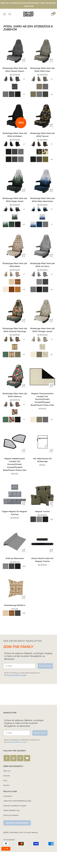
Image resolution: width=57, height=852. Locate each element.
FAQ (5, 780)
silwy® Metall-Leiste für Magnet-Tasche (42, 559)
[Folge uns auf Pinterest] (20, 758)
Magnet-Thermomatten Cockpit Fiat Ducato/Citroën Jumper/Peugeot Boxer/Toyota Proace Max (42, 399)
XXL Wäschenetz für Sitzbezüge (42, 460)
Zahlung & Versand (10, 815)
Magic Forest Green (11, 224)
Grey (5, 94)
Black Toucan (39, 151)
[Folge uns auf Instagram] (13, 758)
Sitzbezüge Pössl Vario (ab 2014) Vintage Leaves (42, 329)
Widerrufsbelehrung (11, 810)
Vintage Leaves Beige (5, 289)
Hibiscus (14, 412)
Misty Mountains (42, 216)
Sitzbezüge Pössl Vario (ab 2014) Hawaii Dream (14, 69)
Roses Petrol (5, 354)
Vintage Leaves (42, 347)
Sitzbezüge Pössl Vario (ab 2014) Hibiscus (14, 394)
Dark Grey (45, 94)
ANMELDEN (45, 666)
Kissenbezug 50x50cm (14, 605)
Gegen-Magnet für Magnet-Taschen (15, 512)
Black (17, 94)
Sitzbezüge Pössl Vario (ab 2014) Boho (14, 264)
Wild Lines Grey (45, 86)
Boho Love (17, 282)
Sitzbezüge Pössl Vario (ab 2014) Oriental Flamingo (14, 329)
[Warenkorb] (52, 14)
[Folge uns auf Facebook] (7, 758)
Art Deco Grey (39, 282)
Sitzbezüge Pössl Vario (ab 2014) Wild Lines (42, 69)
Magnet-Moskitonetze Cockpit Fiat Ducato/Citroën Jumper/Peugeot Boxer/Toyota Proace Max (14, 464)
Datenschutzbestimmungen (17, 675)
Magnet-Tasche (42, 511)
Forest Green (45, 159)
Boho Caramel (17, 289)
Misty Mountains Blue (39, 224)
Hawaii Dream (14, 86)
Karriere (6, 785)
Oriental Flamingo (14, 347)
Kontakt (6, 776)
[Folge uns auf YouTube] (27, 758)
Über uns (7, 771)
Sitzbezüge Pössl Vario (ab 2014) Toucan (42, 134)
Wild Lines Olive (39, 86)
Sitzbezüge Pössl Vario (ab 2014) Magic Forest (14, 199)
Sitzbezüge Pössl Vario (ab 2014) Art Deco (42, 264)
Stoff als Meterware (15, 558)
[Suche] (10, 14)
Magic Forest (14, 216)
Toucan (45, 151)
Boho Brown (11, 289)
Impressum (7, 796)
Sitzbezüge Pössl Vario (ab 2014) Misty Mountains (42, 199)
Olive (33, 94)
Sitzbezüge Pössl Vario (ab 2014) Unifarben (14, 134)
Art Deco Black (45, 282)
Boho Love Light (11, 282)
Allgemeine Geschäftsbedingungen (17, 801)
